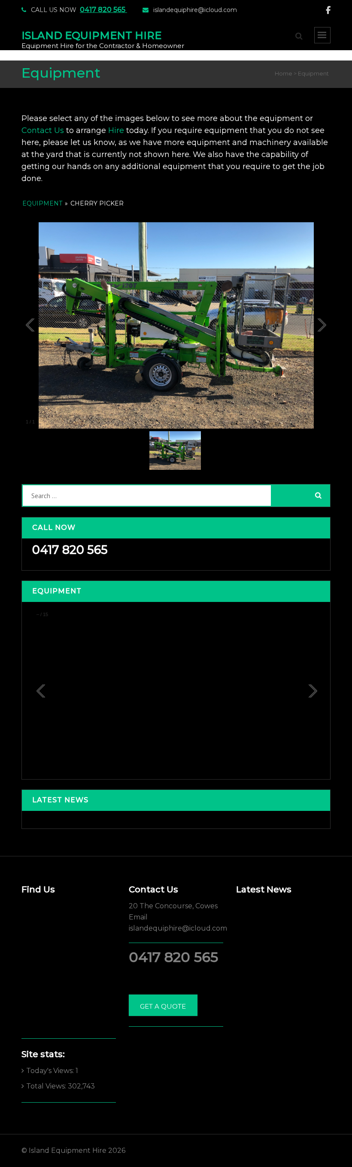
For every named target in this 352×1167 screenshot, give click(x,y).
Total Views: (47, 1086)
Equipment (43, 203)
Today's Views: (51, 1071)
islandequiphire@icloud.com (195, 10)
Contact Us (42, 130)
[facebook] (328, 10)
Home (283, 73)
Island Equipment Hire (91, 35)
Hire (116, 130)
